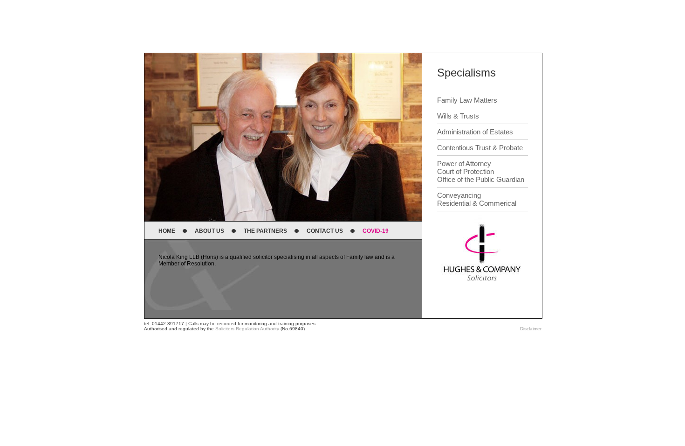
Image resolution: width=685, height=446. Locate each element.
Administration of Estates (475, 132)
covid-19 (376, 231)
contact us (325, 231)
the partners (265, 231)
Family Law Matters (467, 100)
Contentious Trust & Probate (480, 148)
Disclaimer (530, 328)
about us (209, 231)
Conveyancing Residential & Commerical (476, 199)
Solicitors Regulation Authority (247, 328)
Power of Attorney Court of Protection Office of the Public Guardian (480, 171)
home (166, 231)
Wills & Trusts (458, 116)
